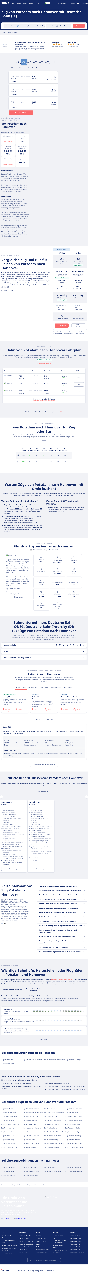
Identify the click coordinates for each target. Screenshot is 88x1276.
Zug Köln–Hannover (50, 1116)
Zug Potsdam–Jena (7, 1060)
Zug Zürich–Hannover (30, 1124)
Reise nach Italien (76, 1247)
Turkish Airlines (41, 1238)
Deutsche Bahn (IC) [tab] (44, 791)
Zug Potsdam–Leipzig (51, 1140)
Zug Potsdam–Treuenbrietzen (32, 1060)
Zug (13, 3)
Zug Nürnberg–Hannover (52, 1124)
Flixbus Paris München (26, 1247)
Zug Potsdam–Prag (7, 1140)
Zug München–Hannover (31, 1109)
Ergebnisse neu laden (43, 363)
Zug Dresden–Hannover (30, 1175)
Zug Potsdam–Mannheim (31, 1143)
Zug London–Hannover (8, 1113)
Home (3, 1185)
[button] (40, 26)
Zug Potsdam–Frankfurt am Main (55, 1132)
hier (61, 412)
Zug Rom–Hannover (71, 1113)
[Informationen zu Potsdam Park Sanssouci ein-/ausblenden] (83, 1021)
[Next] (54, 62)
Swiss (38, 1244)
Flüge (25, 3)
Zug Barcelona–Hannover (73, 1116)
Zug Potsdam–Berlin (8, 1064)
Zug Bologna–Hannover (73, 1124)
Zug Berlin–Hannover (8, 1109)
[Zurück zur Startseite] (6, 3)
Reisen (72, 1232)
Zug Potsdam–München (73, 1128)
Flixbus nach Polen (25, 1236)
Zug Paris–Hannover (50, 1109)
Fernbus (19, 3)
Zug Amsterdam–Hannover (10, 1124)
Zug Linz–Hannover (50, 1167)
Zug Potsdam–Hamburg (30, 1132)
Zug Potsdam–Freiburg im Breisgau (55, 1143)
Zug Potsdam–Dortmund (73, 1143)
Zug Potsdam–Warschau (52, 1147)
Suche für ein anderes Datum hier (44, 400)
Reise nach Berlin (76, 1238)
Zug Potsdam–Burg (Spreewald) (54, 1060)
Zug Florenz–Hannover (30, 1120)
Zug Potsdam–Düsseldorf (31, 1136)
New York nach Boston (9, 1248)
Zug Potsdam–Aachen (30, 1147)
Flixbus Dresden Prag (26, 1241)
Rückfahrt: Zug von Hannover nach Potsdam (16, 1084)
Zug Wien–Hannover (8, 1120)
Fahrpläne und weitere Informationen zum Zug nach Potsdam (65, 1086)
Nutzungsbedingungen (35, 1271)
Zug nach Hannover (18, 1185)
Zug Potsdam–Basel (29, 1140)
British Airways (41, 1241)
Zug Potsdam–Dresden (72, 1140)
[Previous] (17, 449)
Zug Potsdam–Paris (7, 1132)
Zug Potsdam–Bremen (8, 1143)
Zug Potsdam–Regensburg (74, 1147)
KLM (37, 1247)
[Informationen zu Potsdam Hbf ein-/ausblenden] (83, 1011)
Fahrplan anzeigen (8, 164)
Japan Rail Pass (75, 1236)
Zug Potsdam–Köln (7, 1136)
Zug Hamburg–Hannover (73, 1109)
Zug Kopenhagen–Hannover (32, 1128)
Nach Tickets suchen (8, 142)
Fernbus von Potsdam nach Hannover (57, 1084)
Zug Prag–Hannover (7, 1128)
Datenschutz (50, 1271)
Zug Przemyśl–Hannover (73, 1167)
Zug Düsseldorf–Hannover (52, 1120)
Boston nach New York (9, 1245)
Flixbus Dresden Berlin (26, 1244)
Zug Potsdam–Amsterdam (52, 1136)
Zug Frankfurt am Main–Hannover (34, 1113)
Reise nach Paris (75, 1241)
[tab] (17, 68)
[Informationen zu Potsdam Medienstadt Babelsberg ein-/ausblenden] (83, 1031)
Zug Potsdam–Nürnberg (73, 1136)
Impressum (21, 1271)
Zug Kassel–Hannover (8, 1175)
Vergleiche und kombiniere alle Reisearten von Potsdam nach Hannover (22, 1087)
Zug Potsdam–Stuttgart (73, 1132)
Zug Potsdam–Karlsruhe (9, 1147)
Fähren (31, 3)
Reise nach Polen (75, 1244)
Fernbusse (22, 1232)
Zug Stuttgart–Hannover (9, 1116)
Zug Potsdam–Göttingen (73, 1060)
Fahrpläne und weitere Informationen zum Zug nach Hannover (65, 1089)
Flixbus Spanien (24, 1238)
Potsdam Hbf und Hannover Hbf (61, 980)
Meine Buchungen (61, 3)
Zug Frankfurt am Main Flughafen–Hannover (58, 1113)
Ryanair (38, 1236)
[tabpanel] (44, 834)
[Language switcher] (48, 3)
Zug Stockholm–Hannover (73, 1120)
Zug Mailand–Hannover (30, 1116)
